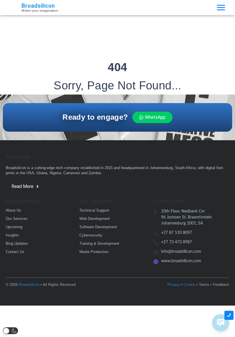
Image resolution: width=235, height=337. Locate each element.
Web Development (94, 218)
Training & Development (99, 243)
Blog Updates (17, 243)
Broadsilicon (29, 284)
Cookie (189, 284)
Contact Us (15, 252)
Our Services (17, 218)
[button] (10, 330)
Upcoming (14, 227)
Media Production (93, 252)
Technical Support (94, 210)
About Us (13, 210)
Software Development (98, 227)
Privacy (173, 284)
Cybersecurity (90, 235)
